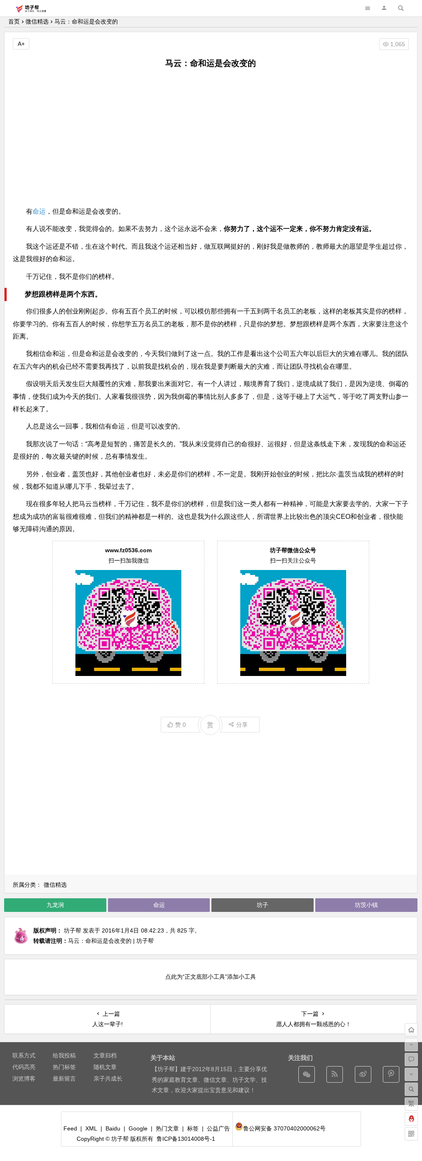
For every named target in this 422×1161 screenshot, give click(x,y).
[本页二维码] (411, 1133)
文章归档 (105, 1055)
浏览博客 (23, 1078)
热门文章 (167, 1128)
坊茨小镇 (366, 905)
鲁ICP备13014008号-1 (186, 1138)
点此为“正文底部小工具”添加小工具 (210, 976)
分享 (242, 724)
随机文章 (105, 1067)
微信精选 (37, 21)
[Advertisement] (210, 137)
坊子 (262, 905)
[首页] (411, 1029)
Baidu (113, 1128)
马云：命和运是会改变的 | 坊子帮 (111, 940)
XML (91, 1128)
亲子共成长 (108, 1078)
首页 (14, 21)
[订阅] (334, 1074)
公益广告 (218, 1128)
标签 (193, 1128)
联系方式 (23, 1055)
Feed (70, 1128)
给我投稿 (64, 1055)
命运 (39, 211)
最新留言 (64, 1078)
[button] (384, 8)
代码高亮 (23, 1067)
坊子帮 (72, 930)
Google (138, 1128)
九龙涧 (55, 905)
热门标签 (64, 1067)
